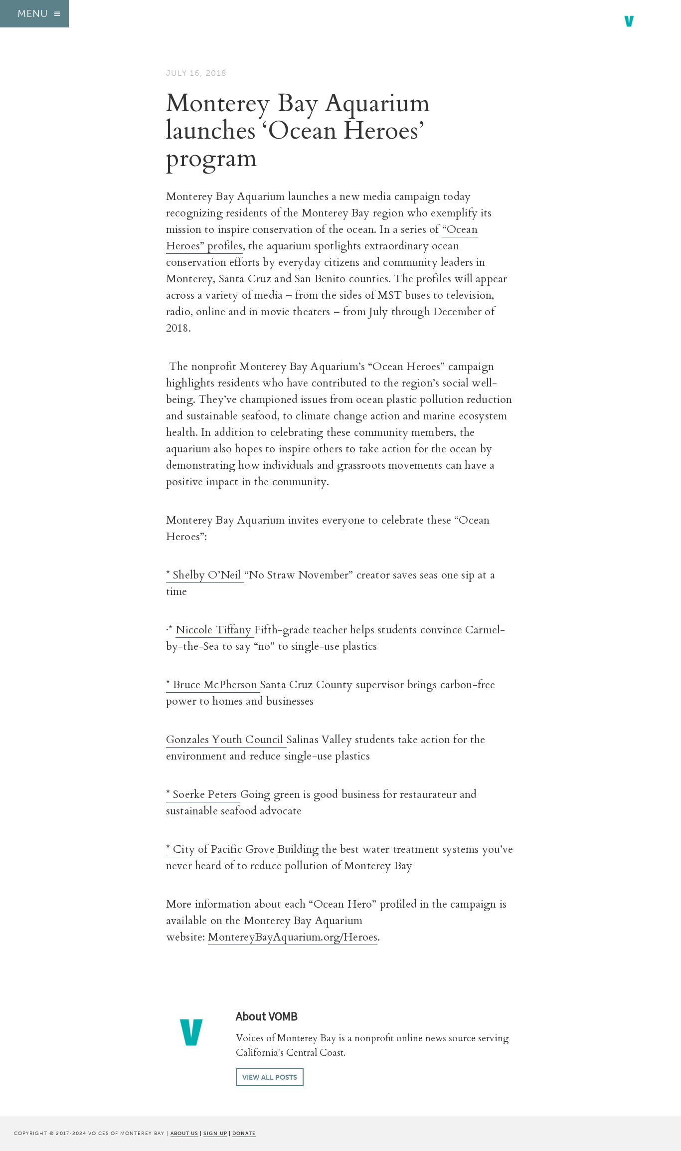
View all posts (269, 1077)
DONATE (244, 1133)
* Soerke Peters (203, 794)
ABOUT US (184, 1133)
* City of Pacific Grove (222, 849)
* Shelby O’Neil (205, 575)
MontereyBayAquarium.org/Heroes (292, 937)
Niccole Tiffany (214, 629)
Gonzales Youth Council (226, 739)
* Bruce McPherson (213, 684)
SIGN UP (215, 1133)
